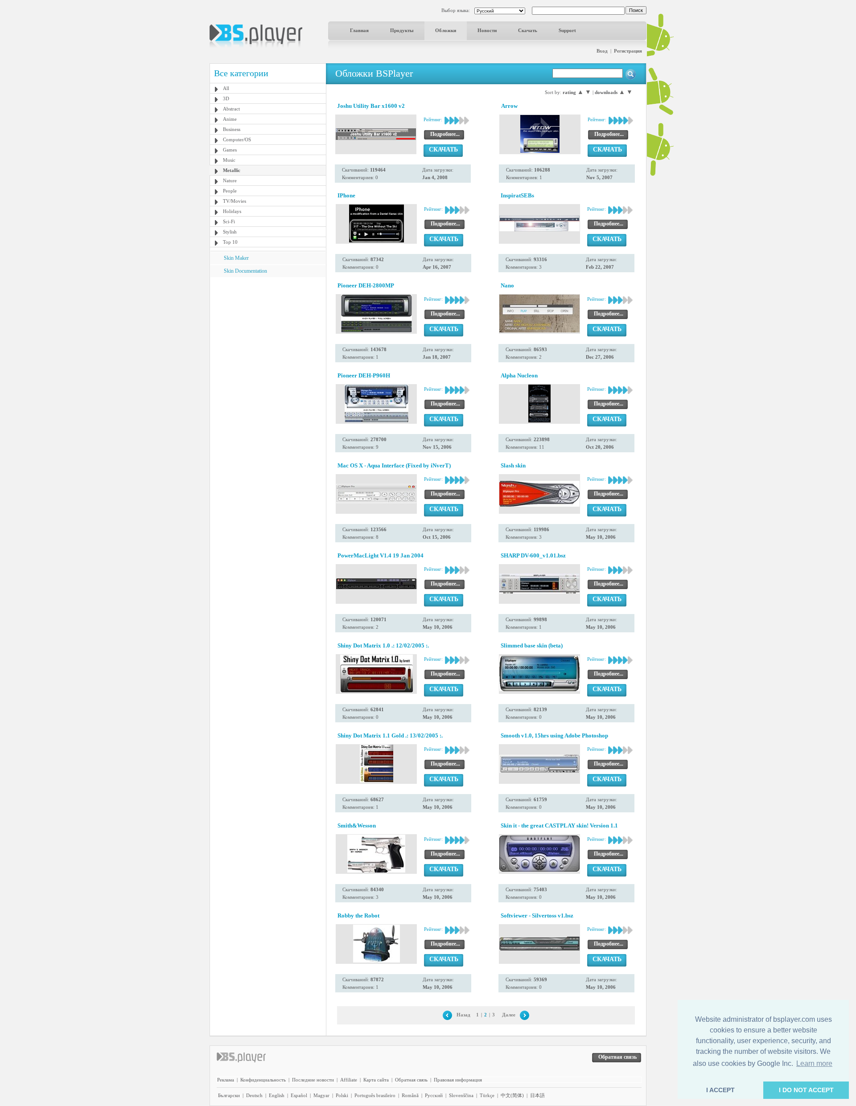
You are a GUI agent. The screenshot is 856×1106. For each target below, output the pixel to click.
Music (229, 160)
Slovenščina (461, 1095)
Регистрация (628, 50)
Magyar (321, 1095)
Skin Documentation (245, 271)
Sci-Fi (229, 221)
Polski (342, 1095)
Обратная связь (411, 1079)
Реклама (225, 1079)
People (230, 190)
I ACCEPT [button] (720, 1090)
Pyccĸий (434, 1095)
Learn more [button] (814, 1063)
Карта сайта (376, 1079)
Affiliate (348, 1079)
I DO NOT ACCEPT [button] (806, 1090)
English (276, 1095)
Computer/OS (237, 139)
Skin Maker (236, 258)
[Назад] (447, 1014)
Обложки (445, 30)
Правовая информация (458, 1079)
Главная (359, 30)
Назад (463, 1014)
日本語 (537, 1095)
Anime (230, 119)
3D (226, 98)
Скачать (527, 30)
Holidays (232, 211)
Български (229, 1095)
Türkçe (487, 1095)
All (226, 88)
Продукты (402, 30)
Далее (508, 1014)
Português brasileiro (374, 1095)
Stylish (230, 231)
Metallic (231, 170)
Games (230, 149)
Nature (230, 180)
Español (299, 1095)
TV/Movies (234, 201)
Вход (602, 50)
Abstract (231, 108)
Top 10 (230, 242)
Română (410, 1095)
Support (567, 30)
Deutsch (254, 1095)
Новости (487, 30)
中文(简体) (512, 1095)
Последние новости (313, 1079)
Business (231, 129)
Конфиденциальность (263, 1079)
